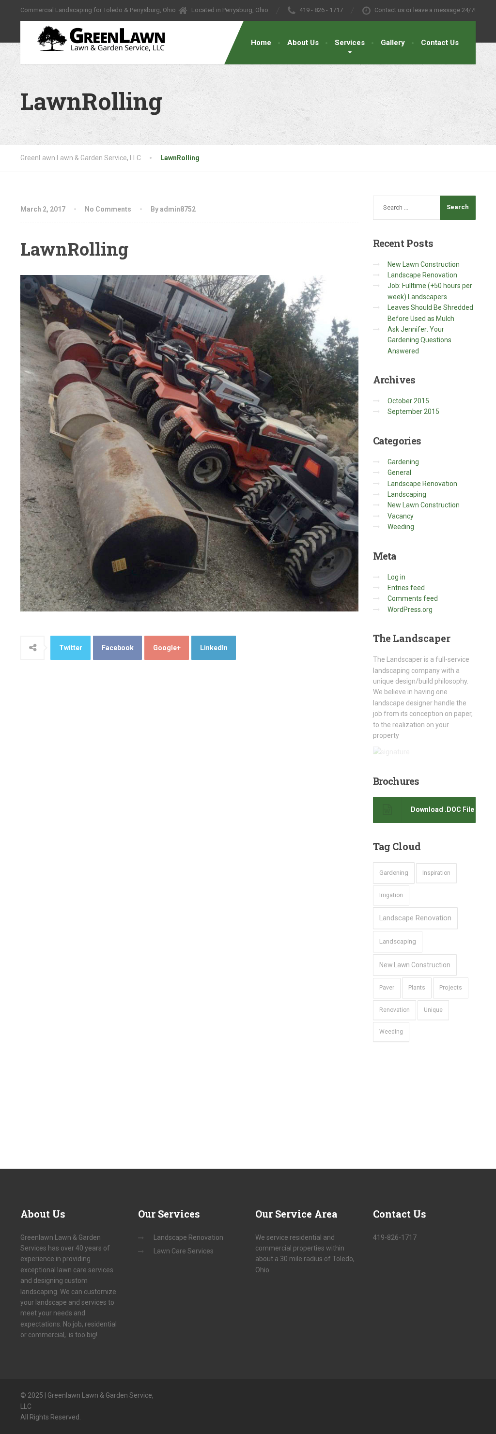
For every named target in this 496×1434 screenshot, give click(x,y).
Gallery (393, 42)
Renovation (394, 1010)
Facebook (118, 648)
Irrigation (391, 895)
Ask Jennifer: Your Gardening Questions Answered (419, 340)
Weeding (401, 527)
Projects (450, 987)
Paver (386, 987)
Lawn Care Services (184, 1251)
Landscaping (407, 494)
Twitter (70, 648)
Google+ (167, 648)
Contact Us (440, 42)
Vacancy (401, 516)
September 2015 (413, 411)
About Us (303, 42)
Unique (433, 1010)
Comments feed (413, 598)
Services (350, 42)
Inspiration (436, 873)
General (399, 472)
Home (261, 42)
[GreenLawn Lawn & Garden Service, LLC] (96, 41)
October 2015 (408, 401)
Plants (416, 987)
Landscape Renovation (422, 275)
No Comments (108, 209)
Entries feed (406, 588)
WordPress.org (410, 609)
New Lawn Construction (424, 264)
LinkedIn (214, 648)
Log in (396, 577)
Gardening (403, 462)
